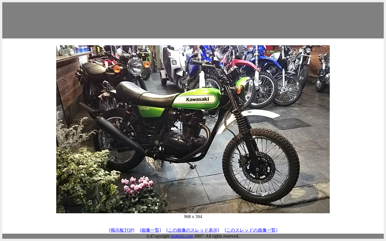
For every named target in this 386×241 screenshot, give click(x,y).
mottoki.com (182, 236)
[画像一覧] (150, 230)
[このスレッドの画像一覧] (251, 230)
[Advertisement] (193, 20)
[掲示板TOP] (121, 230)
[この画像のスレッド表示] (192, 230)
